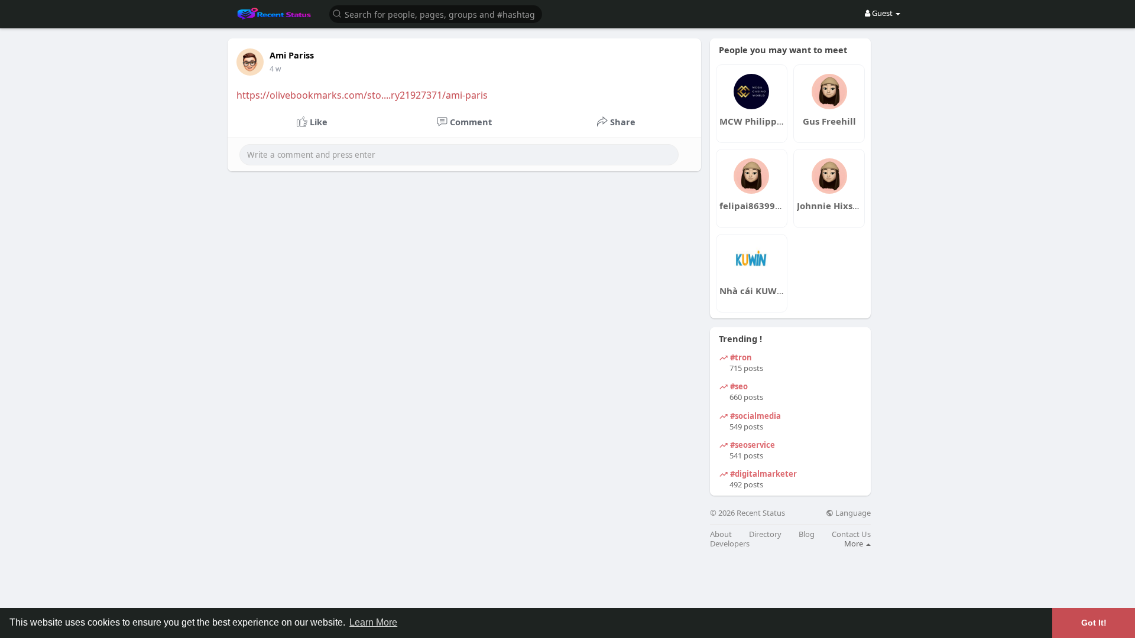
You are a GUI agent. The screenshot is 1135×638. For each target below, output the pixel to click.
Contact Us (851, 534)
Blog (807, 534)
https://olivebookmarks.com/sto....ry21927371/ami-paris (362, 95)
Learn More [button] (373, 622)
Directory (765, 534)
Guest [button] (882, 13)
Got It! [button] (1094, 622)
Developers (730, 544)
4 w (275, 69)
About (721, 534)
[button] (435, 13)
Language (852, 513)
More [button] (854, 543)
